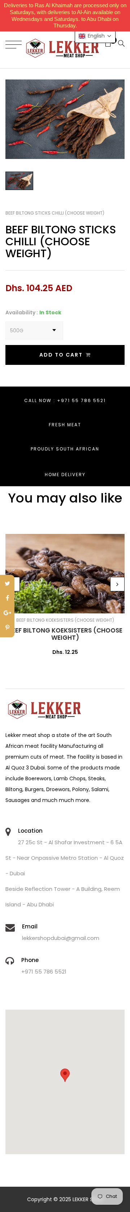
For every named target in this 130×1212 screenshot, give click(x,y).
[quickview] (76, 604)
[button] (95, 36)
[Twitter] (7, 584)
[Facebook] (7, 598)
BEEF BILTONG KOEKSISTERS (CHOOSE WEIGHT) (65, 634)
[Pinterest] (7, 628)
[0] (105, 44)
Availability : (21, 312)
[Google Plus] (7, 613)
